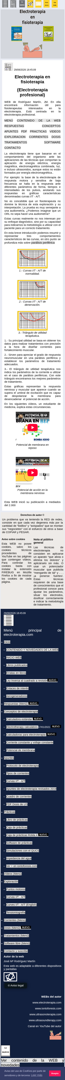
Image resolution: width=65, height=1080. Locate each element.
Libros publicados (16, 665)
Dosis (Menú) (12, 927)
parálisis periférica (43, 242)
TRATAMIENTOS (15, 142)
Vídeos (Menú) (13, 873)
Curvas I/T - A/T (15, 781)
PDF (24, 131)
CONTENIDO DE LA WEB (38, 120)
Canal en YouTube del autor (44, 1026)
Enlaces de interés (17, 688)
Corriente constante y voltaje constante (29, 742)
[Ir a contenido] (13, 6)
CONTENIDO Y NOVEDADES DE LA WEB (32, 649)
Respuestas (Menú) (16, 703)
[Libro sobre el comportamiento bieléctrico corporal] (38, 6)
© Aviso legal (16, 985)
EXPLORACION (15, 136)
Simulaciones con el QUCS (22, 850)
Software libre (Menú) (17, 943)
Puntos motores (15, 889)
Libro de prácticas (17, 819)
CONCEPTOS (51, 126)
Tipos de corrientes (17, 773)
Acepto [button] (55, 1073)
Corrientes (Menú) (15, 920)
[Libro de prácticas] (48, 40)
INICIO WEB (13, 657)
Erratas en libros (16, 672)
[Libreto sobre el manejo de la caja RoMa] (54, 6)
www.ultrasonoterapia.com (45, 1014)
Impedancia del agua (18, 858)
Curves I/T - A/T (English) (21, 904)
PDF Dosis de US (17, 804)
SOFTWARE (52, 142)
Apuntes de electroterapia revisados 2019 (31, 788)
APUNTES (11, 131)
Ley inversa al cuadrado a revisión (26, 680)
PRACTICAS (38, 131)
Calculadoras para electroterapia (26, 734)
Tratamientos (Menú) (16, 935)
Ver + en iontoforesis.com (21, 866)
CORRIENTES (38, 136)
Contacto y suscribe (16, 951)
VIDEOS (55, 131)
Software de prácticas (19, 842)
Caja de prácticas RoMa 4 (22, 835)
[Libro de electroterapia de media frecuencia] (30, 6)
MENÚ (8, 120)
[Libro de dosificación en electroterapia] (46, 6)
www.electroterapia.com (46, 1002)
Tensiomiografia (15, 912)
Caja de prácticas (16, 827)
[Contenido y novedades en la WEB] (22, 6)
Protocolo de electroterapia (22, 765)
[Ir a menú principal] (5, 6)
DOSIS (56, 136)
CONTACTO (12, 147)
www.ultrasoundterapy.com (45, 1020)
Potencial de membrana (20, 750)
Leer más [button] (36, 1075)
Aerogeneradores (16, 696)
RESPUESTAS (14, 126)
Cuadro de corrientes (19, 796)
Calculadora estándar (19, 719)
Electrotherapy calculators (22, 727)
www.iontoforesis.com (48, 1008)
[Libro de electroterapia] (16, 40)
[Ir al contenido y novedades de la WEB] (5, 1054)
